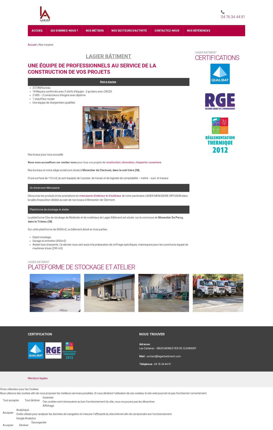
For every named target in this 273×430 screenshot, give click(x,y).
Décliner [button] (24, 425)
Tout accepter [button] (11, 400)
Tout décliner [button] (32, 400)
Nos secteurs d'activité (129, 30)
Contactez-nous (167, 30)
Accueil (37, 30)
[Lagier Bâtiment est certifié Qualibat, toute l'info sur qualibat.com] (220, 74)
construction (113, 162)
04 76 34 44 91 (233, 17)
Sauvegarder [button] (39, 422)
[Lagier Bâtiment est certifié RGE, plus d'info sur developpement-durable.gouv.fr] (220, 100)
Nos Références (198, 30)
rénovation (128, 162)
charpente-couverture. (148, 162)
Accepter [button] (8, 412)
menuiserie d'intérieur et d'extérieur (100, 195)
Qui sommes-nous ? (64, 30)
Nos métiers (95, 30)
